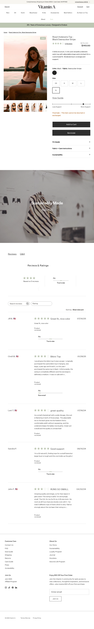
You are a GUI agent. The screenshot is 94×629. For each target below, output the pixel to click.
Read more (39, 377)
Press (7, 565)
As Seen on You (82, 13)
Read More (47, 210)
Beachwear (33, 13)
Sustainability (57, 155)
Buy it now (71, 133)
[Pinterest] (13, 587)
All (15, 13)
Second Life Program (57, 562)
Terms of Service (25, 618)
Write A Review (47, 289)
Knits (44, 13)
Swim (23, 13)
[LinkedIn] (16, 587)
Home (5, 32)
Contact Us (9, 545)
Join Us (55, 599)
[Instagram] (6, 587)
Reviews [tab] (12, 254)
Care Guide (9, 562)
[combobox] (41, 303)
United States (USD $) (81, 2)
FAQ (6, 548)
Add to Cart (71, 124)
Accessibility (9, 568)
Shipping (8, 555)
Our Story (53, 545)
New (7, 13)
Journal (52, 555)
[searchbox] (16, 304)
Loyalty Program (55, 552)
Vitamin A (12, 618)
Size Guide (57, 98)
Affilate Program (11, 582)
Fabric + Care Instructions (62, 148)
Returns (8, 558)
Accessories (55, 13)
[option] (25, 68)
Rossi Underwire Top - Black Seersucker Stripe (22, 32)
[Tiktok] (9, 587)
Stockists (53, 558)
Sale (51, 19)
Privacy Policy (37, 618)
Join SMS (8, 579)
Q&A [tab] (22, 254)
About (43, 19)
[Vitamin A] (47, 6)
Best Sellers (68, 13)
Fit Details (56, 142)
